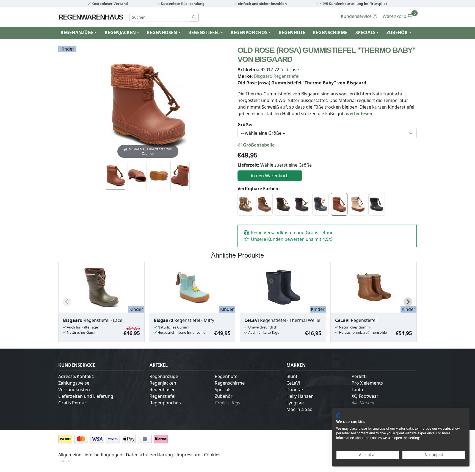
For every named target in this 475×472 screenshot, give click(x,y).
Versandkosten (74, 390)
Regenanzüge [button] (76, 32)
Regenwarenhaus (90, 17)
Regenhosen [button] (162, 32)
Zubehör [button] (397, 32)
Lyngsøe (295, 403)
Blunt (291, 376)
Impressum (188, 455)
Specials (223, 390)
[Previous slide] (67, 301)
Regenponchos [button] (249, 32)
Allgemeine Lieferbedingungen (90, 455)
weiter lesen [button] (359, 114)
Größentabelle (258, 145)
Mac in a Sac (299, 409)
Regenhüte (292, 32)
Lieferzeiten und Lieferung (85, 396)
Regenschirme (330, 32)
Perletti (359, 376)
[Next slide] (408, 301)
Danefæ (294, 390)
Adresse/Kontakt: (76, 376)
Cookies (212, 455)
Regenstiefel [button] (204, 32)
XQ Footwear (365, 396)
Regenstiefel (162, 396)
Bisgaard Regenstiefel (276, 76)
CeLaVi (293, 383)
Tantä (357, 390)
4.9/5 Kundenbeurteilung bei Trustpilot (353, 3)
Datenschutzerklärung (149, 455)
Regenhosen (163, 390)
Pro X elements (367, 383)
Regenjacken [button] (120, 32)
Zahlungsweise (73, 383)
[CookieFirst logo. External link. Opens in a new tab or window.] (338, 415)
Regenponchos (165, 403)
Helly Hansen (300, 396)
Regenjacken (163, 383)
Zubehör (224, 396)
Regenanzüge (164, 376)
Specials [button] (365, 32)
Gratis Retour (72, 403)
